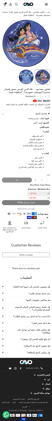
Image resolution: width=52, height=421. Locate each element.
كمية (48, 175)
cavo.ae (31, 410)
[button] (46, 4)
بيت (48, 12)
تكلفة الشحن (23, 104)
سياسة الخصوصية (19, 399)
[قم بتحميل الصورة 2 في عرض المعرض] (26, 76)
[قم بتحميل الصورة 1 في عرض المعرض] (42, 76)
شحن (14, 402)
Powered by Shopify (18, 410)
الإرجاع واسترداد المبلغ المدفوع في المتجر (33, 402)
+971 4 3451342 (32, 368)
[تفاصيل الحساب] (10, 4)
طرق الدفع (6, 402)
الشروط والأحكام (33, 399)
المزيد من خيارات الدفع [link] (26, 208)
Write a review (26, 255)
